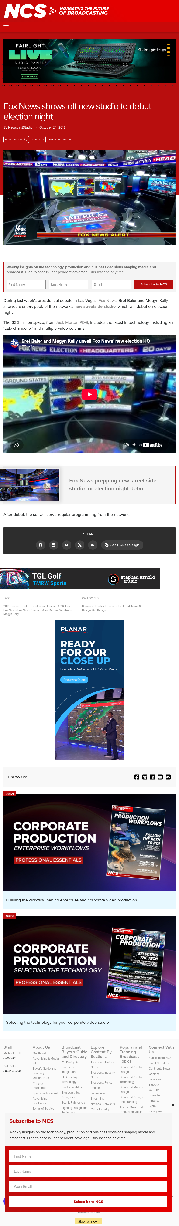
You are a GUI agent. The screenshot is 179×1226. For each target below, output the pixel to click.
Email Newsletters (160, 1063)
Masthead (39, 1053)
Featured (124, 606)
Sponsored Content (45, 1093)
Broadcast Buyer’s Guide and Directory (74, 1052)
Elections (38, 139)
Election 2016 (55, 606)
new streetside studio (95, 306)
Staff (8, 1047)
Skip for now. (88, 1221)
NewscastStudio (20, 127)
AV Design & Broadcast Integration (70, 1067)
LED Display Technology (69, 1079)
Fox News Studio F (29, 610)
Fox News (9, 610)
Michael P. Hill (12, 1053)
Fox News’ (108, 301)
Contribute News (160, 1068)
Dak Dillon (10, 1066)
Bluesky (154, 1084)
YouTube (154, 1090)
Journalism (98, 1093)
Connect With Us (161, 1049)
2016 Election (11, 606)
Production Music (73, 1087)
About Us (41, 1047)
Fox (67, 606)
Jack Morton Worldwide (57, 610)
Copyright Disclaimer (39, 1085)
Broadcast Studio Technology (131, 1079)
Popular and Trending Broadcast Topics (131, 1054)
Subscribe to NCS (160, 1058)
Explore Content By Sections (101, 1052)
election (40, 606)
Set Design (99, 610)
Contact (154, 1074)
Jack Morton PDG (72, 322)
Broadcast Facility (16, 139)
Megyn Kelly (11, 614)
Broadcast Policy (101, 1082)
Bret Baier (28, 606)
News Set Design (60, 139)
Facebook (155, 1079)
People (95, 1088)
